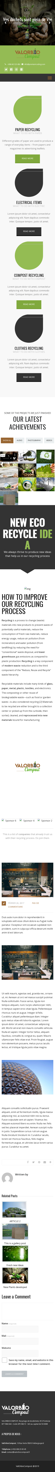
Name (9, 1323)
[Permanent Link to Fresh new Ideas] (15, 1261)
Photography (34, 440)
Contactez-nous (27, 26)
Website (6, 1348)
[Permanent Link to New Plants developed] (15, 1283)
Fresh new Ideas (15, 1265)
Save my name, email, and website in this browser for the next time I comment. (31, 1362)
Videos (49, 440)
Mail (8, 1335)
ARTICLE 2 (15, 1221)
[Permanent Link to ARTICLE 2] (14, 1217)
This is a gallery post (15, 1243)
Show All (7, 440)
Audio (19, 440)
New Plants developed (15, 1287)
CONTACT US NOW (27, 782)
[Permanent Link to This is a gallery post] (15, 1239)
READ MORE (27, 158)
